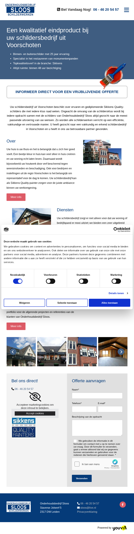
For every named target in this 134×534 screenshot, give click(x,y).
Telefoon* (77, 403)
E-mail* (101, 403)
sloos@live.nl (88, 507)
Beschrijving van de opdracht (87, 416)
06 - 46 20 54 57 (24, 389)
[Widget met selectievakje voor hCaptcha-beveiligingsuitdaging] (96, 464)
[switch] (50, 281)
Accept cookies (35, 413)
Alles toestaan (109, 302)
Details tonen (116, 293)
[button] (16, 197)
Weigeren (24, 302)
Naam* (75, 389)
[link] (35, 397)
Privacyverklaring (87, 511)
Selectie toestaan (67, 302)
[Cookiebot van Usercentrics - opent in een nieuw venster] (116, 229)
